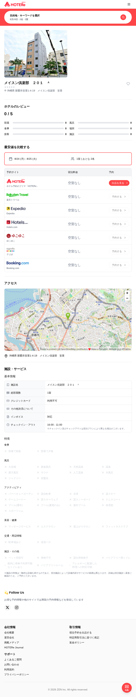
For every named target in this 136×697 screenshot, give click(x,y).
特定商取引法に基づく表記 (84, 637)
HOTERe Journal (13, 647)
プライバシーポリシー (16, 674)
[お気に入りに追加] (128, 83)
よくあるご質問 (13, 659)
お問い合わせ (11, 664)
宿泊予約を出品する (80, 632)
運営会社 (9, 637)
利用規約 (9, 669)
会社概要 (9, 632)
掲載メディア (11, 642)
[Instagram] (16, 607)
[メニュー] (129, 4)
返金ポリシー (76, 642)
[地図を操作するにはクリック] (68, 320)
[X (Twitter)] (7, 607)
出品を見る (118, 183)
